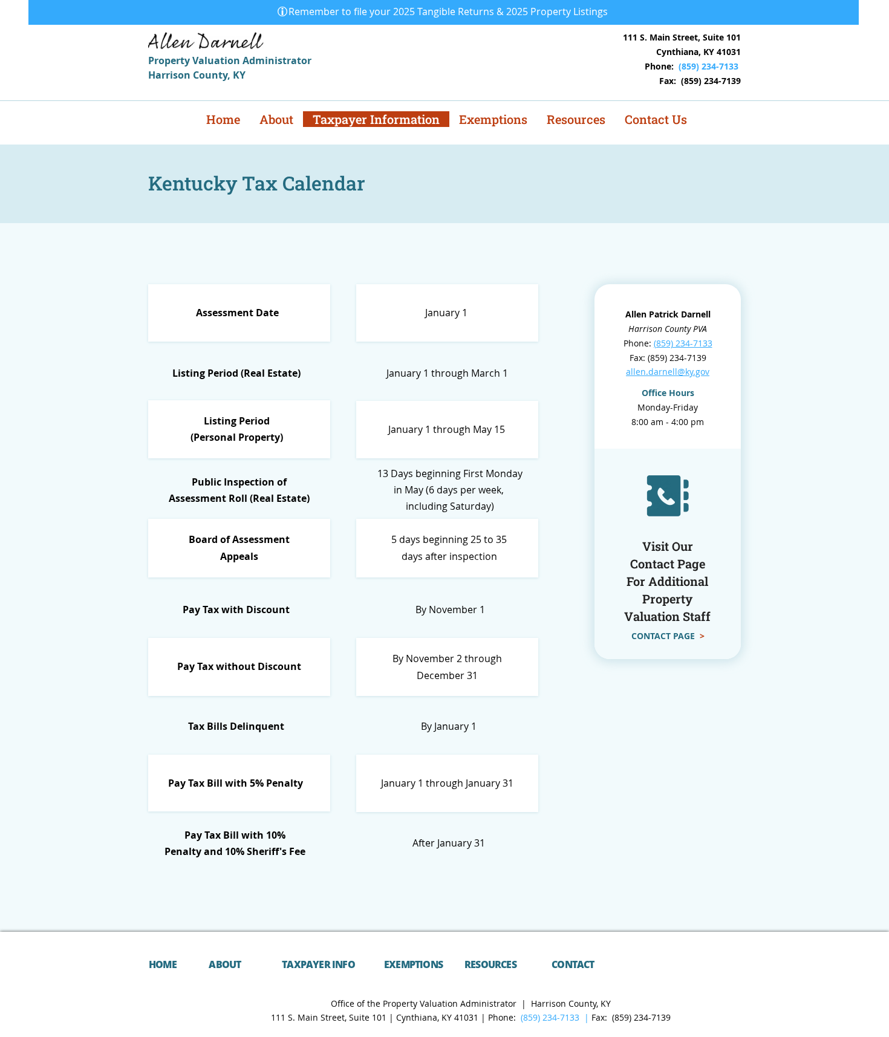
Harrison (170, 75)
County (210, 75)
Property (170, 60)
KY (239, 75)
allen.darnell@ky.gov (667, 371)
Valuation (217, 60)
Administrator (277, 60)
